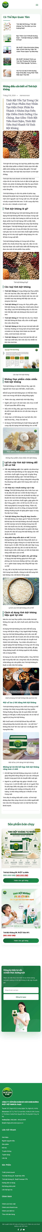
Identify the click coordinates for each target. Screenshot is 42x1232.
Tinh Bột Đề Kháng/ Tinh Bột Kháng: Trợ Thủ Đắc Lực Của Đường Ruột (26, 26)
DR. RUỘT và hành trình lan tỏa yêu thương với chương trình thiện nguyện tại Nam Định (26, 61)
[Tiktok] (21, 1230)
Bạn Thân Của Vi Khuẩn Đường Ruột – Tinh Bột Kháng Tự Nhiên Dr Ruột (27, 38)
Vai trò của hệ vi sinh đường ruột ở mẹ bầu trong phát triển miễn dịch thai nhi (27, 73)
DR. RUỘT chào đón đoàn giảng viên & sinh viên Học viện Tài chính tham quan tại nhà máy (27, 49)
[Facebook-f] (18, 1230)
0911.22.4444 (22, 1120)
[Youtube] (24, 1230)
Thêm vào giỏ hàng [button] (21, 880)
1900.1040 (13, 1120)
